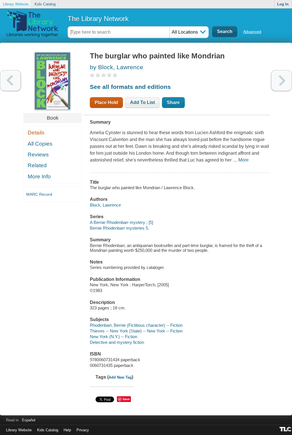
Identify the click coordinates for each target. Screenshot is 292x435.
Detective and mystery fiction (117, 342)
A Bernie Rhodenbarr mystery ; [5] (121, 222)
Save (126, 399)
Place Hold (106, 102)
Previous (10, 80)
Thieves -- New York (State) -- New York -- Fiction (136, 330)
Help (67, 430)
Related (37, 165)
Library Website (16, 4)
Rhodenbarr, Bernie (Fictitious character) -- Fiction (136, 325)
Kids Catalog (45, 4)
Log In (283, 4)
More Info (39, 176)
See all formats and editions (130, 86)
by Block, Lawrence (116, 67)
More (243, 160)
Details (36, 133)
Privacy (82, 430)
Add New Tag (120, 377)
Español (28, 420)
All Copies (40, 144)
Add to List (142, 102)
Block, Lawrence (105, 205)
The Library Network (98, 19)
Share (173, 102)
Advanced (252, 31)
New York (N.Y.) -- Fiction (113, 336)
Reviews (38, 155)
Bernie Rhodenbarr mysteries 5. (119, 228)
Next (281, 80)
